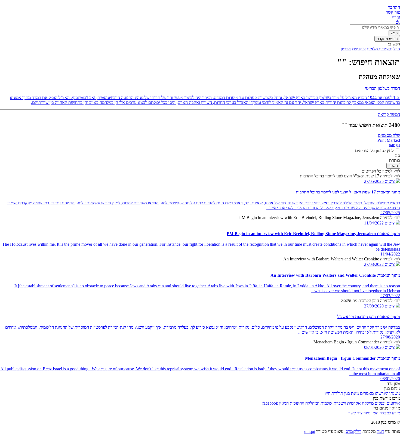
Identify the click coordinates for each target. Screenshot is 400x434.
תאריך (393, 166)
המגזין (284, 403)
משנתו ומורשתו (387, 393)
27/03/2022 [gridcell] (390, 295)
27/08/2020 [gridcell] (390, 337)
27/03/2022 (374, 264)
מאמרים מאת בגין (359, 393)
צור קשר (355, 413)
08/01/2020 (374, 347)
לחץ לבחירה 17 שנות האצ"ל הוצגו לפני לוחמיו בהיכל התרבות (350, 176)
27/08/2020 (374, 306)
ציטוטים (359, 49)
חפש (394, 33)
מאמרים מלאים (379, 49)
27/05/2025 (374, 181)
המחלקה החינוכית (304, 403)
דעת (380, 431)
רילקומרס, (352, 431)
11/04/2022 (374, 223)
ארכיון (346, 49)
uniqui (309, 431)
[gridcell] (392, 181)
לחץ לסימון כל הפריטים (374, 150)
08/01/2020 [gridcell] (390, 378)
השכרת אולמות (333, 403)
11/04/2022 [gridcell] (390, 254)
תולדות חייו (334, 393)
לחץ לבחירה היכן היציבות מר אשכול (370, 300)
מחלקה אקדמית (360, 403)
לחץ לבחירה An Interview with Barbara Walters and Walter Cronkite (341, 259)
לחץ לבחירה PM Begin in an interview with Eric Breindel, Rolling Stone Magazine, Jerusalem (319, 217)
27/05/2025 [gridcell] (390, 212)
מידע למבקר (389, 413)
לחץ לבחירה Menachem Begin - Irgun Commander (356, 342)
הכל (396, 49)
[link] (393, 12)
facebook (270, 403)
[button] (394, 7)
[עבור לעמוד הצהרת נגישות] (398, 22)
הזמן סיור (370, 413)
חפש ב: (394, 44)
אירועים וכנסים (387, 403)
